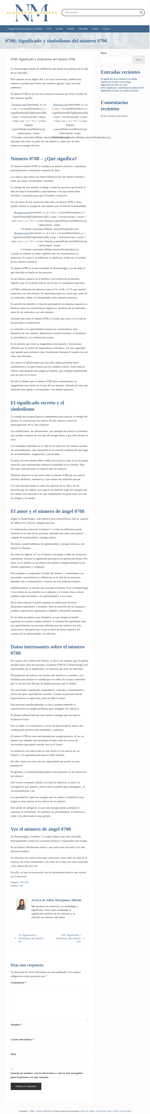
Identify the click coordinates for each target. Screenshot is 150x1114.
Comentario (18, 982)
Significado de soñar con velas (114, 85)
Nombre (16, 1024)
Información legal (104, 1111)
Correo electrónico (22, 1039)
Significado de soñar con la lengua (116, 82)
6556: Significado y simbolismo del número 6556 (122, 88)
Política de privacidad (122, 1111)
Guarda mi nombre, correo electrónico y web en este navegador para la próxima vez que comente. (47, 1075)
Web (13, 1054)
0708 (21, 886)
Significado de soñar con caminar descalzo (119, 91)
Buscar (104, 53)
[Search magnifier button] (141, 13)
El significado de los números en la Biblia (119, 79)
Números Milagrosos (44, 1111)
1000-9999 (24, 882)
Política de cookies (87, 1111)
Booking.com (19, 104)
